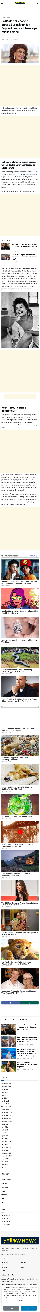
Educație (4, 1187)
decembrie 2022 (6, 1112)
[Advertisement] (20, 10)
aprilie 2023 (5, 1101)
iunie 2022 (4, 1130)
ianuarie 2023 (5, 1109)
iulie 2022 (4, 1127)
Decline (11, 1308)
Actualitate (6, 1180)
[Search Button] (38, 3)
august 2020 (5, 1159)
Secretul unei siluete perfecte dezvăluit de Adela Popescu (27, 1064)
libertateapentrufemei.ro (29, 174)
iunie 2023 (4, 1095)
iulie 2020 (4, 1162)
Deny (22, 1300)
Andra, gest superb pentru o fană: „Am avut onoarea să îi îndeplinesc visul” (24, 257)
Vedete (8, 17)
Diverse (4, 1184)
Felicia (7, 39)
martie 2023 (5, 1104)
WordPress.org (6, 1224)
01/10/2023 (15, 251)
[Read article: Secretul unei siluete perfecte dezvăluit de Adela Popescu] (8, 1066)
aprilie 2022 (5, 1136)
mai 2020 (4, 1167)
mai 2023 (4, 1098)
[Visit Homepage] (20, 3)
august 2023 (5, 1089)
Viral (3, 1202)
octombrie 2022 (6, 1118)
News (3, 1191)
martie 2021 (5, 1144)
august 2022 (5, 1124)
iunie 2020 (4, 1165)
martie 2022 (5, 1138)
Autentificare (5, 1215)
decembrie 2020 (6, 1147)
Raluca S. (23, 1032)
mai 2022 (4, 1133)
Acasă (3, 17)
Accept (18, 1300)
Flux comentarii (6, 1221)
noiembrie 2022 (6, 1115)
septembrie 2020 (6, 1156)
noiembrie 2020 (6, 1150)
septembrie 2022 (6, 1121)
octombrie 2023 (6, 1083)
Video (3, 1198)
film (36, 268)
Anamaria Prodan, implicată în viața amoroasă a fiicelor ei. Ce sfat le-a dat (24, 246)
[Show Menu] (2, 3)
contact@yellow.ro (19, 1254)
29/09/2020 (15, 39)
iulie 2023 (4, 1092)
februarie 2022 (6, 1141)
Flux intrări (4, 1218)
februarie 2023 (6, 1107)
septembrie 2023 (6, 1086)
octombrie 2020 (6, 1153)
